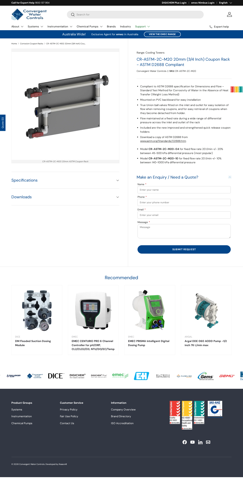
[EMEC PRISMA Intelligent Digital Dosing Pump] (149, 310)
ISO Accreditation (122, 423)
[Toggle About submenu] (22, 26)
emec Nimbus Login (202, 2)
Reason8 (63, 464)
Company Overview (123, 409)
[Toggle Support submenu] (148, 26)
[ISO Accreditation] (237, 89)
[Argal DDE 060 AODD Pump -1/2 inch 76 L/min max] (206, 310)
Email (142, 209)
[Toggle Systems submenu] (42, 26)
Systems (33, 26)
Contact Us (67, 423)
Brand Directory (121, 416)
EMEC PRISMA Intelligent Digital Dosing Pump (148, 343)
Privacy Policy (68, 409)
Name (142, 184)
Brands (111, 26)
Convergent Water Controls (152, 71)
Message (144, 222)
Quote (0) (2, 122)
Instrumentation (57, 26)
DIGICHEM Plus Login (174, 2)
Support (140, 26)
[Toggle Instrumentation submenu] (71, 26)
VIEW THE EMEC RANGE (162, 34)
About (15, 26)
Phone (142, 196)
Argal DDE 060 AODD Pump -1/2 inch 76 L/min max (206, 343)
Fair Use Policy (69, 416)
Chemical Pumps (87, 26)
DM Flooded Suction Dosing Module (33, 343)
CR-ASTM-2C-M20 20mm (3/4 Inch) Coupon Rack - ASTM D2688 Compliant (66, 43)
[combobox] (135, 14)
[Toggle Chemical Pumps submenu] (101, 26)
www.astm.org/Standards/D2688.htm (163, 141)
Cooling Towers (155, 52)
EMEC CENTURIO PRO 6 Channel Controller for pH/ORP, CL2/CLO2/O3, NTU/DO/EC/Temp (93, 345)
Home (14, 43)
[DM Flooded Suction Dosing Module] (37, 310)
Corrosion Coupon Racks (31, 43)
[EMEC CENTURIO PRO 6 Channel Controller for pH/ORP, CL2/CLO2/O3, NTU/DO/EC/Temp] (93, 310)
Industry (125, 26)
